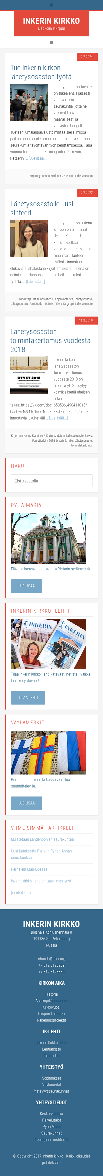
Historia (52, 994)
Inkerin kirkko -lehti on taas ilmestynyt (41, 881)
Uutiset (49, 304)
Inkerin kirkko (51, 21)
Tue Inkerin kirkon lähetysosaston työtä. (41, 72)
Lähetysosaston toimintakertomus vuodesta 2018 (50, 340)
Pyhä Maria (51, 1126)
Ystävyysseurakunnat (51, 1091)
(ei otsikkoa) (21, 892)
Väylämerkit (51, 1084)
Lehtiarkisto (51, 1049)
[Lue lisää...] (38, 158)
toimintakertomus (82, 445)
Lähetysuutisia (19, 304)
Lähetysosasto (84, 176)
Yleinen (68, 176)
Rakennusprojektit (51, 1020)
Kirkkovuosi (51, 1007)
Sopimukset (51, 1078)
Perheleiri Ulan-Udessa (29, 869)
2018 (52, 440)
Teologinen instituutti (51, 1139)
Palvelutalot (51, 1120)
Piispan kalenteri (51, 1013)
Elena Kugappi (65, 304)
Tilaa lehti (28, 697)
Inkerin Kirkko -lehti (51, 1042)
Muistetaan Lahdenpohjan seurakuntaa (42, 839)
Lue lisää (26, 586)
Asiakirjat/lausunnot (52, 1000)
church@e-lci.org (51, 958)
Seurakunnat (51, 1133)
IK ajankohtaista (63, 299)
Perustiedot (37, 304)
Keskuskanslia (51, 1113)
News (88, 435)
